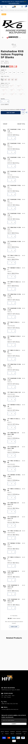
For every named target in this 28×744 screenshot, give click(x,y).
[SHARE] (26, 112)
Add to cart (11, 112)
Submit (14, 723)
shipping (15, 621)
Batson (6, 61)
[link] (7, 660)
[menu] (2, 7)
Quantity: (3, 98)
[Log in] (22, 7)
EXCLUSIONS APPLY (14, 3)
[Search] (6, 7)
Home (2, 10)
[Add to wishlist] (23, 112)
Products (6, 10)
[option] (14, 26)
